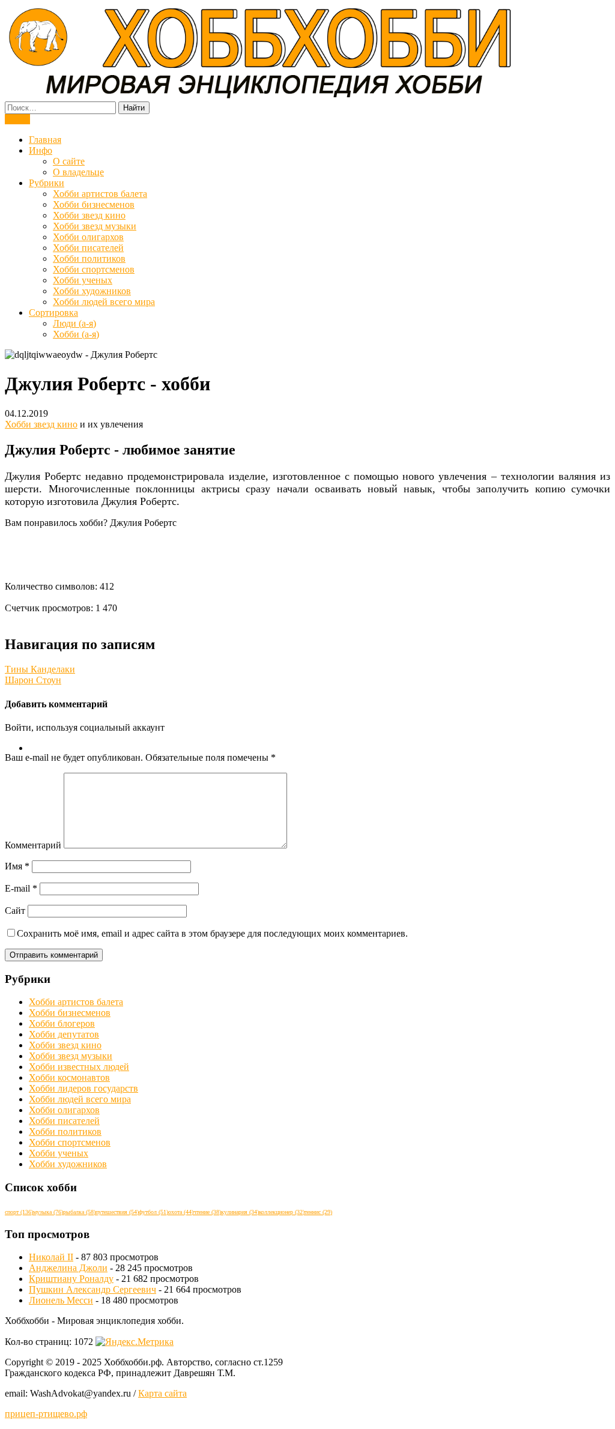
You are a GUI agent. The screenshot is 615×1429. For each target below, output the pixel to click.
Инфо (40, 150)
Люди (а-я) (74, 323)
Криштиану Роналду (71, 1278)
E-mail (21, 888)
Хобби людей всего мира (104, 302)
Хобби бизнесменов (94, 204)
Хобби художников (92, 291)
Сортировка (53, 312)
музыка (48, 1212)
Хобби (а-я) (76, 334)
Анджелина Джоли (68, 1268)
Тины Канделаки (40, 669)
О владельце (78, 172)
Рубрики (46, 183)
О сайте (69, 161)
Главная (45, 139)
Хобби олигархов (88, 237)
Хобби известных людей (79, 1067)
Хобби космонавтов (69, 1077)
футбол (153, 1212)
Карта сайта (162, 1393)
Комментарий (33, 845)
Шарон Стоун (33, 680)
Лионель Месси (61, 1300)
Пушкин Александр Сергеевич (92, 1289)
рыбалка (79, 1212)
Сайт (15, 910)
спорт (19, 1212)
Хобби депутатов (64, 1034)
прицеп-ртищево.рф (46, 1414)
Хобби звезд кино (89, 215)
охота (180, 1212)
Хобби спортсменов (94, 269)
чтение (207, 1212)
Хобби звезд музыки (94, 226)
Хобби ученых (82, 280)
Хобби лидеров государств (83, 1088)
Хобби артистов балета (100, 194)
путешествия (117, 1212)
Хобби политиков (89, 258)
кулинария (240, 1212)
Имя (17, 866)
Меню (17, 119)
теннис (318, 1212)
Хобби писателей (88, 248)
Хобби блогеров (62, 1023)
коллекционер (281, 1212)
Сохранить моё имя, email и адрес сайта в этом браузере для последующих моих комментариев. (212, 933)
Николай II (51, 1257)
